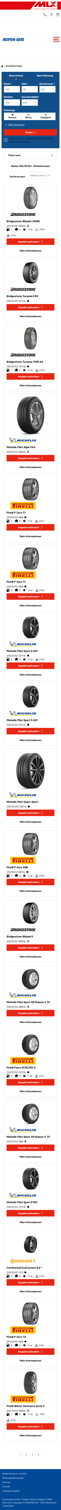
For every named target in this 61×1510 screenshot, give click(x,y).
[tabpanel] (30, 113)
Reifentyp (9, 110)
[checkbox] (12, 116)
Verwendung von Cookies (14, 1473)
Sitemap (6, 1482)
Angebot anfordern (28, 241)
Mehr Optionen (16, 124)
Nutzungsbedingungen (13, 1477)
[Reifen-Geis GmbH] (12, 39)
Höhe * (25, 83)
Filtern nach (14, 155)
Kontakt (6, 1486)
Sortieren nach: (18, 176)
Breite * (8, 83)
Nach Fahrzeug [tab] (45, 75)
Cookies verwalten (11, 1490)
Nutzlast (8, 96)
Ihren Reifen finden (14, 66)
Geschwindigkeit (30, 96)
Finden (29, 132)
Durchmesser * (47, 83)
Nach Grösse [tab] (16, 75)
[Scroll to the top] (52, 1503)
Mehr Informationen (30, 250)
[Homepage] (2, 66)
